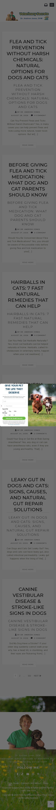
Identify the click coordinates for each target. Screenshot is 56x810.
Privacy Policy (12, 424)
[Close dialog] (53, 386)
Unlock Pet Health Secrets (14, 418)
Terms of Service (17, 424)
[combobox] (2, 406)
